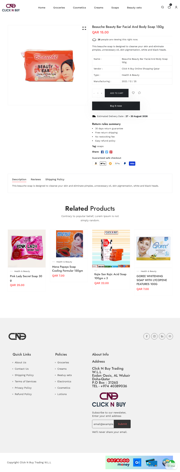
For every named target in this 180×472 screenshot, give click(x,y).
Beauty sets (134, 7)
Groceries (59, 7)
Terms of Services (25, 381)
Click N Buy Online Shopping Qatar (141, 68)
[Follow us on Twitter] (106, 152)
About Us (20, 362)
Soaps (115, 7)
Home (41, 7)
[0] (169, 7)
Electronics (64, 381)
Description (19, 179)
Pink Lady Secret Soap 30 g (26, 278)
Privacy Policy (23, 387)
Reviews (36, 179)
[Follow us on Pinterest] (110, 152)
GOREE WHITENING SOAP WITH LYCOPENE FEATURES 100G (152, 280)
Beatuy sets (64, 375)
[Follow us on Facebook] (102, 152)
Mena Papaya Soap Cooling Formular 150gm (67, 269)
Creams (98, 7)
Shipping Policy (54, 179)
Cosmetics (79, 7)
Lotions (62, 394)
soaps (100, 146)
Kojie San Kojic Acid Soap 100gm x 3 (110, 276)
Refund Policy (23, 394)
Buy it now (116, 105)
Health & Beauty (130, 75)
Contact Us (22, 368)
